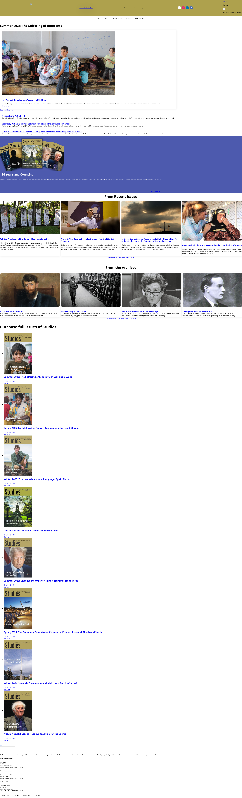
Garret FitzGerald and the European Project (141, 311)
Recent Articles (117, 18)
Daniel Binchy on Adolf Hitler (74, 311)
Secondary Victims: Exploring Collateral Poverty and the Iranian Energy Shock (36, 124)
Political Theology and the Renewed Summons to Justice (24, 239)
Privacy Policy (6, 795)
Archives (128, 18)
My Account (26, 795)
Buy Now (7, 383)
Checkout (37, 795)
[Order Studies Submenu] (146, 18)
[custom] (179, 7)
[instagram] (183, 7)
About (105, 18)
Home (98, 18)
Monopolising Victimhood (13, 116)
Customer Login (139, 8)
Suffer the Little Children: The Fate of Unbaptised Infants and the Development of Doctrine (42, 132)
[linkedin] (187, 7)
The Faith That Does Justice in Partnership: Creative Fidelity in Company (88, 240)
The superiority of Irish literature (197, 311)
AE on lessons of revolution (12, 311)
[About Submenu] (109, 18)
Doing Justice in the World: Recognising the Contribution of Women (212, 245)
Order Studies (139, 18)
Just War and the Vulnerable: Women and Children (24, 100)
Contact (126, 8)
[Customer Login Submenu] (146, 7)
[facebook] (191, 7)
